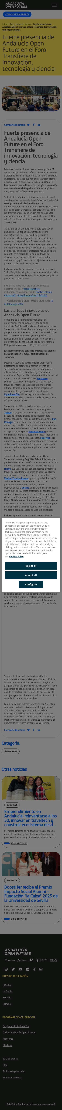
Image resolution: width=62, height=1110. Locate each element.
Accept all (31, 575)
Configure (31, 584)
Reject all (31, 565)
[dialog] (31, 555)
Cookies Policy (16, 556)
